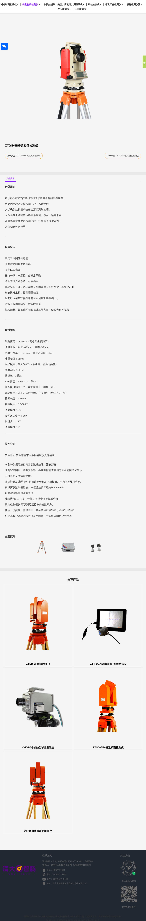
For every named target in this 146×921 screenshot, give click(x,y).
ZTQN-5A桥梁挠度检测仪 (28, 155)
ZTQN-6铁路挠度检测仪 (128, 155)
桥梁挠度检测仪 (30, 4)
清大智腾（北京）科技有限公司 (56, 920)
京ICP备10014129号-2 (79, 920)
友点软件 (97, 920)
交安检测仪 (63, 9)
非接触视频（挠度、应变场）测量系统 (63, 4)
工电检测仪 (80, 9)
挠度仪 (40, 455)
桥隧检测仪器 (133, 4)
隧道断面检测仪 (9, 4)
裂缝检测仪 (94, 4)
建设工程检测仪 (113, 4)
